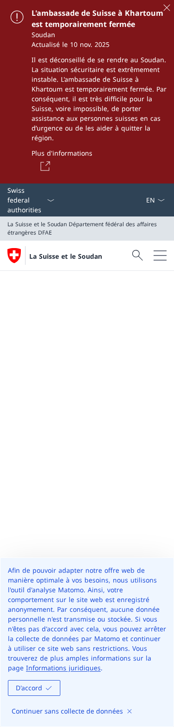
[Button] (44, 166)
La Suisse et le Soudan (65, 256)
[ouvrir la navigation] (160, 255)
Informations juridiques (63, 667)
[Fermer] (166, 7)
